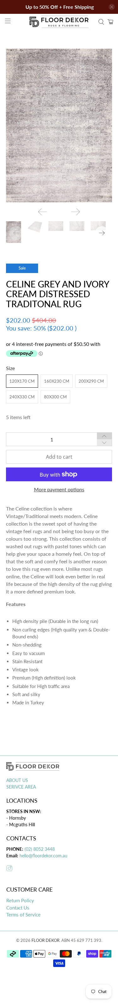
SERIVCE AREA (21, 786)
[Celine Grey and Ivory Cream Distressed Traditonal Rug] (59, 125)
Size (10, 368)
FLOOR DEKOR (45, 940)
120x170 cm (22, 381)
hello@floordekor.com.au (43, 855)
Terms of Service (23, 914)
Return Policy (20, 900)
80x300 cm (55, 396)
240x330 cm (22, 396)
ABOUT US (17, 780)
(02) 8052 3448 (39, 849)
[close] (112, 7)
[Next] (75, 211)
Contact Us (17, 907)
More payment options (59, 489)
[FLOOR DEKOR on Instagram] (9, 869)
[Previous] (42, 211)
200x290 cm (91, 381)
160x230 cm (56, 381)
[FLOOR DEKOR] (59, 22)
